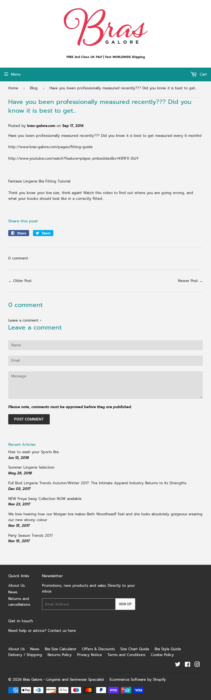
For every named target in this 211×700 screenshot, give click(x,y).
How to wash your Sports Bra (33, 452)
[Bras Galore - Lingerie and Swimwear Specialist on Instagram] (197, 665)
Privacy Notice (89, 654)
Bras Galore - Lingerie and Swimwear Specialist (63, 679)
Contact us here (62, 630)
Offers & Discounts (98, 649)
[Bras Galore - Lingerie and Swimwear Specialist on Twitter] (178, 665)
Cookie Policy (162, 654)
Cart (202, 74)
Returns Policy (60, 654)
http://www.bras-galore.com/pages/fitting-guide (50, 147)
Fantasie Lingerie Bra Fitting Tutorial (39, 181)
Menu (16, 74)
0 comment (18, 258)
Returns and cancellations (19, 601)
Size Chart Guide (134, 649)
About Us (16, 585)
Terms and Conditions (126, 654)
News (12, 592)
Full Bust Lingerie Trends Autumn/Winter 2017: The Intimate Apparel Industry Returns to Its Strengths (97, 483)
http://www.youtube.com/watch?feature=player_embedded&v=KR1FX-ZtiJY (73, 158)
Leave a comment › (24, 320)
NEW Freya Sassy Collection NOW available (45, 498)
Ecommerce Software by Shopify (138, 679)
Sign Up (125, 604)
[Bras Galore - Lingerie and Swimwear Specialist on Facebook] (187, 665)
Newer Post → (190, 280)
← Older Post (20, 280)
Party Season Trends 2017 (30, 535)
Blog (34, 88)
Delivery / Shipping (25, 654)
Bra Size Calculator (60, 649)
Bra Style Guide (168, 649)
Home (13, 88)
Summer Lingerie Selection (31, 467)
